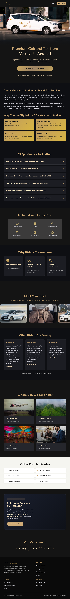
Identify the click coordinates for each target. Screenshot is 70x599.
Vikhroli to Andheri (45, 475)
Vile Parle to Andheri (14, 481)
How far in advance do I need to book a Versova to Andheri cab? (28, 198)
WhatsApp (47, 549)
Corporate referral (9, 585)
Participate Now (15, 524)
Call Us (35, 549)
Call (53, 3)
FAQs (5, 588)
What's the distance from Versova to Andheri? (22, 169)
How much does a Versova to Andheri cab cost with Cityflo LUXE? (29, 176)
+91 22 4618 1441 (41, 582)
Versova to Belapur (13, 475)
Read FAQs (23, 549)
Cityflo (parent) (8, 582)
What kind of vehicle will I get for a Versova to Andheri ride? (27, 183)
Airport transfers (41, 565)
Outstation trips (41, 572)
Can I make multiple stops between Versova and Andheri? (26, 191)
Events (38, 575)
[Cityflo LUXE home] (7, 3)
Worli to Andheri (44, 481)
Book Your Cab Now (35, 68)
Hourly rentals (40, 569)
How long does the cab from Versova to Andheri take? (25, 161)
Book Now (61, 3)
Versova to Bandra (44, 470)
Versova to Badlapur (14, 470)
